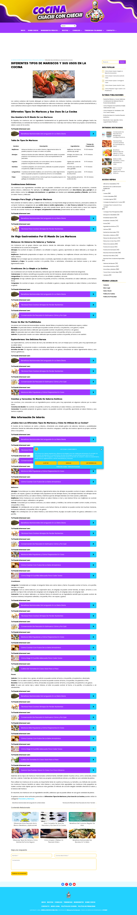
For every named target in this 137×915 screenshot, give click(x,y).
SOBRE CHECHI (33, 30)
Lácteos (105, 229)
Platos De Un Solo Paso (110, 241)
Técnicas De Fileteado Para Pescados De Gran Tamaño (78, 803)
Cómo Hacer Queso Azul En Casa (114, 85)
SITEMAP (105, 910)
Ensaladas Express (108, 217)
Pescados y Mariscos (109, 235)
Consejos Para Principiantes (111, 212)
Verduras (106, 275)
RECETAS (65, 30)
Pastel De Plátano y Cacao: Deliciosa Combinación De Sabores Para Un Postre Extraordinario (114, 101)
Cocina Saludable (108, 196)
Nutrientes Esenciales (109, 232)
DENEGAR (68, 463)
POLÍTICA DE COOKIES (69, 906)
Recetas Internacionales (110, 252)
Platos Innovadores (109, 244)
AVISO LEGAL (55, 906)
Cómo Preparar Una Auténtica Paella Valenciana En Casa (114, 106)
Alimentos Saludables (109, 184)
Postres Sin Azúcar (108, 247)
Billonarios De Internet (73, 910)
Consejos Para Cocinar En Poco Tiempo (112, 206)
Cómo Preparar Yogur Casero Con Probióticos (115, 89)
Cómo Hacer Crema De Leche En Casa (114, 76)
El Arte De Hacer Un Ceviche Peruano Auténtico (114, 116)
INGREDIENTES (79, 902)
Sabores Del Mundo (109, 263)
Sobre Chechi (107, 291)
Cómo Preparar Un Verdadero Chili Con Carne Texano (113, 111)
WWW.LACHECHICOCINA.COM (49, 910)
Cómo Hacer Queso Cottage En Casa (114, 81)
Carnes (105, 193)
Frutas (105, 223)
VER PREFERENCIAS (91, 463)
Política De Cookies (62, 466)
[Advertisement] (68, 46)
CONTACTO (110, 30)
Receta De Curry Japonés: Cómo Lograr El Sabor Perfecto (113, 121)
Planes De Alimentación (110, 238)
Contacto (106, 285)
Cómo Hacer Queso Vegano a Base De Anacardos (114, 72)
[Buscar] (74, 25)
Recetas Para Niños (109, 255)
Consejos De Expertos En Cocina (112, 202)
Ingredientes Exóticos (109, 226)
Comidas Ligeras (108, 199)
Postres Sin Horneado (109, 249)
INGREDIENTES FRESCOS (49, 30)
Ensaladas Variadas (109, 220)
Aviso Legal (106, 288)
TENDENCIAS (68, 902)
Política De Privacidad (74, 466)
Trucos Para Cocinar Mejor (111, 272)
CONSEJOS (76, 30)
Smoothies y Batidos (109, 269)
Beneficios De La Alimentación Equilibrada (112, 187)
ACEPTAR (45, 463)
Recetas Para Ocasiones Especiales (113, 258)
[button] (101, 449)
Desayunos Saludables (110, 214)
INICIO (23, 30)
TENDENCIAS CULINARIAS (93, 30)
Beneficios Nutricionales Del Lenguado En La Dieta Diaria (28, 803)
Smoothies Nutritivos (109, 266)
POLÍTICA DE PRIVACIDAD (86, 906)
